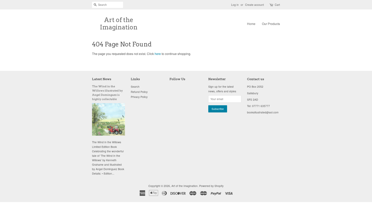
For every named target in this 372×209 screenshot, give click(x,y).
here (158, 53)
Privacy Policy (139, 97)
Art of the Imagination (119, 23)
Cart (277, 5)
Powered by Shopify (211, 186)
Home (251, 23)
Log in (235, 5)
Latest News (101, 79)
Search (135, 86)
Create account (254, 5)
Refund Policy (139, 92)
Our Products (271, 23)
